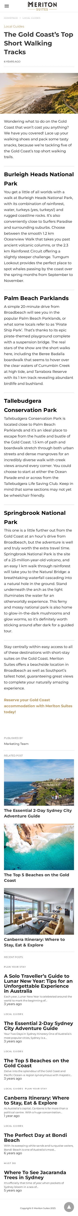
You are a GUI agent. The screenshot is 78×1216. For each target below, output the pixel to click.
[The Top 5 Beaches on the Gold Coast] (39, 847)
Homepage (11, 18)
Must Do (10, 1163)
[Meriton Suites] (42, 5)
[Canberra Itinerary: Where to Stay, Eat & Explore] (39, 911)
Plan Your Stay (15, 967)
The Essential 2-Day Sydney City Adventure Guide (38, 1025)
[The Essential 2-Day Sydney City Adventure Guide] (39, 782)
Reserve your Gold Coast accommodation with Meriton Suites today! (38, 706)
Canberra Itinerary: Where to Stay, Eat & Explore (36, 1100)
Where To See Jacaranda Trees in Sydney (35, 1175)
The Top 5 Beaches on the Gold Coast (36, 1063)
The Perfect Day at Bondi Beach (35, 1137)
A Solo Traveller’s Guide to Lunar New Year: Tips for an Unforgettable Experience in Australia (38, 983)
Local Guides (31, 18)
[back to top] (69, 1207)
